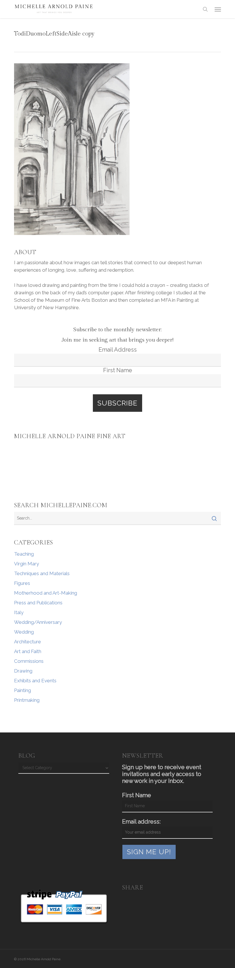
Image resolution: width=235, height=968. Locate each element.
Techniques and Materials (42, 573)
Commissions (29, 661)
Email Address (118, 349)
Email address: (141, 821)
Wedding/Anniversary (38, 622)
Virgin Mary (26, 564)
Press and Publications (38, 603)
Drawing (23, 671)
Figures (22, 583)
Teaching (24, 554)
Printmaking (27, 700)
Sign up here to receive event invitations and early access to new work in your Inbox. (161, 774)
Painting (22, 690)
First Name (117, 370)
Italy (18, 612)
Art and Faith (27, 651)
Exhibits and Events (35, 680)
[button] (218, 9)
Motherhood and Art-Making (45, 593)
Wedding (24, 632)
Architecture (27, 641)
